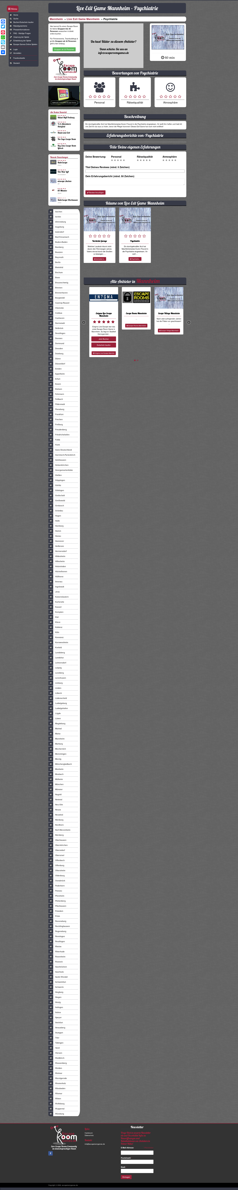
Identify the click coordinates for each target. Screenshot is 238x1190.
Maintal (58, 728)
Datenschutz (89, 1135)
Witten (58, 1098)
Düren (58, 358)
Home (15, 15)
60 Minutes (62, 190)
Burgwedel (60, 297)
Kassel (58, 607)
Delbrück (59, 328)
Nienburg (59, 819)
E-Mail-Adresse (128, 1147)
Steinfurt (59, 1022)
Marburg (59, 743)
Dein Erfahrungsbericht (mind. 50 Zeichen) (109, 176)
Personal (116, 156)
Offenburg (59, 865)
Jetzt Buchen (104, 339)
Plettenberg (60, 901)
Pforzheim (59, 895)
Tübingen (59, 1042)
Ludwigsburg (61, 703)
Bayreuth (59, 257)
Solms (58, 1012)
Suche (15, 18)
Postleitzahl (126, 1158)
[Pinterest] (2, 32)
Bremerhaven (61, 292)
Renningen (60, 936)
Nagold (58, 794)
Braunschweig (61, 282)
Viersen (58, 1053)
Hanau (58, 536)
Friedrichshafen (62, 434)
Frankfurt (59, 414)
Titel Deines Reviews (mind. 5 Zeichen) (107, 167)
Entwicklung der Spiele (22, 40)
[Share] (2, 52)
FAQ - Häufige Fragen (22, 33)
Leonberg (59, 672)
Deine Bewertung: (95, 156)
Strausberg (60, 1027)
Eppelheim (60, 373)
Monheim (59, 769)
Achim (58, 216)
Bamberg (59, 247)
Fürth (57, 444)
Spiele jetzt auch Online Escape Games (64, 102)
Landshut (59, 657)
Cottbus (58, 313)
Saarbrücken (61, 966)
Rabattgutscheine (20, 26)
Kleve (57, 622)
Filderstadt (60, 404)
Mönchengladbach (63, 764)
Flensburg (59, 409)
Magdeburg (60, 723)
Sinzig (58, 1002)
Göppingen (60, 480)
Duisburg (59, 353)
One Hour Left (63, 171)
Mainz (57, 733)
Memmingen (60, 754)
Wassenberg (61, 1063)
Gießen (58, 475)
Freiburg (59, 424)
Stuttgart (59, 1032)
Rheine (58, 946)
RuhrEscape (62, 162)
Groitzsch (59, 505)
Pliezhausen (60, 906)
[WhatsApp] (2, 37)
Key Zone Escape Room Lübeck (67, 146)
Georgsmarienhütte (64, 470)
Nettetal (58, 799)
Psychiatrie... (135, 259)
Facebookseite (19, 58)
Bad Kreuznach (62, 237)
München (59, 784)
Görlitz (58, 485)
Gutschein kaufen (104, 345)
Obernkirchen (61, 845)
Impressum (89, 1133)
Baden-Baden (61, 242)
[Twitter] (2, 26)
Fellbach (59, 399)
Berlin (57, 262)
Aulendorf (59, 232)
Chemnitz (59, 308)
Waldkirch (59, 1058)
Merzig (58, 759)
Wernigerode (61, 1078)
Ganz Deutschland (63, 449)
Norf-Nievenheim (62, 830)
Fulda (57, 439)
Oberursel (59, 855)
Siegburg (59, 992)
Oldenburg (60, 875)
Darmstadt (60, 323)
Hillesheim (60, 561)
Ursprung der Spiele (21, 37)
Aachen (58, 211)
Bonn (57, 277)
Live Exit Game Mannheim (83, 19)
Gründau (59, 510)
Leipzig (58, 667)
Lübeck (58, 693)
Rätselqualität (145, 156)
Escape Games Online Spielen (25, 44)
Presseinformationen (21, 29)
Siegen (58, 997)
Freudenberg (61, 429)
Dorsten (58, 338)
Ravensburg (60, 921)
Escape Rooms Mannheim (137, 325)
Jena (57, 591)
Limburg (59, 683)
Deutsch (16, 63)
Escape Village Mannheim (170, 330)
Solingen (59, 1007)
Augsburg (59, 226)
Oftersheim (60, 870)
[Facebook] (2, 21)
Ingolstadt (59, 586)
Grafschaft (60, 495)
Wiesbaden (60, 1088)
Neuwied (59, 814)
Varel (57, 1047)
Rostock (59, 961)
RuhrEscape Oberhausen (68, 200)
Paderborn (60, 885)
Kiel (57, 617)
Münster (59, 789)
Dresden (59, 348)
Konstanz (59, 637)
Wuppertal (59, 1108)
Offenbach (60, 860)
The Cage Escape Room (67, 139)
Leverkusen (60, 678)
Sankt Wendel (61, 977)
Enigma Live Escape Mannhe (104, 353)
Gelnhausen (60, 460)
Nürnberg (59, 835)
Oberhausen (60, 840)
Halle (57, 520)
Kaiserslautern (62, 596)
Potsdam (59, 911)
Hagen (58, 515)
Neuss (58, 809)
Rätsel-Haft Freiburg (66, 117)
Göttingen (59, 490)
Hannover (59, 541)
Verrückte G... (100, 259)
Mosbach (59, 774)
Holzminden (60, 566)
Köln (57, 632)
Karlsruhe (59, 602)
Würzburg (59, 1113)
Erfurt (57, 379)
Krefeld (58, 647)
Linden (58, 688)
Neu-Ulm (59, 804)
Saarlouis (59, 971)
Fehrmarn (59, 394)
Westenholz (60, 1083)
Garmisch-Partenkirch (65, 455)
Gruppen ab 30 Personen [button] (64, 49)
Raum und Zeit (64, 132)
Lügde (58, 713)
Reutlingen (60, 941)
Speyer (58, 1017)
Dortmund (59, 343)
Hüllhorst (59, 576)
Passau (58, 890)
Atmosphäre (170, 156)
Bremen (58, 287)
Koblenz (58, 627)
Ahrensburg (60, 221)
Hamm (58, 531)
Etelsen (58, 389)
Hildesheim (60, 556)
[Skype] (2, 42)
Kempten (59, 612)
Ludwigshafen (61, 708)
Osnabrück (60, 880)
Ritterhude (60, 951)
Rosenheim (60, 956)
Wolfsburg (59, 1103)
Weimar (58, 1073)
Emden (58, 368)
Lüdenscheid (61, 698)
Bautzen (59, 252)
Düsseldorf (60, 363)
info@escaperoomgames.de (95, 1144)
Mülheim (59, 779)
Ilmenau (58, 581)
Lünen (58, 718)
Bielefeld (59, 267)
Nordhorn (59, 824)
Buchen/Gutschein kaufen (23, 22)
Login (15, 49)
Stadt (123, 1167)
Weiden (58, 1068)
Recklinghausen (62, 926)
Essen (58, 384)
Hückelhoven (61, 571)
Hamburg (59, 525)
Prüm (57, 916)
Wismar (58, 1093)
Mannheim (56, 19)
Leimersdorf (60, 662)
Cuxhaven (59, 318)
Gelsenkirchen (61, 465)
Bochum (59, 272)
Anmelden (17, 53)
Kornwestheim (61, 642)
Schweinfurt (60, 982)
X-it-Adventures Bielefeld (64, 125)
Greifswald (60, 500)
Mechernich (60, 748)
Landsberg (60, 652)
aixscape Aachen (64, 181)
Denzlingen (60, 333)
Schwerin (59, 987)
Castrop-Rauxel (62, 302)
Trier (57, 1037)
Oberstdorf (60, 850)
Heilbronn (59, 546)
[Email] (2, 47)
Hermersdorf (61, 551)
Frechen (59, 419)
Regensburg (60, 931)
